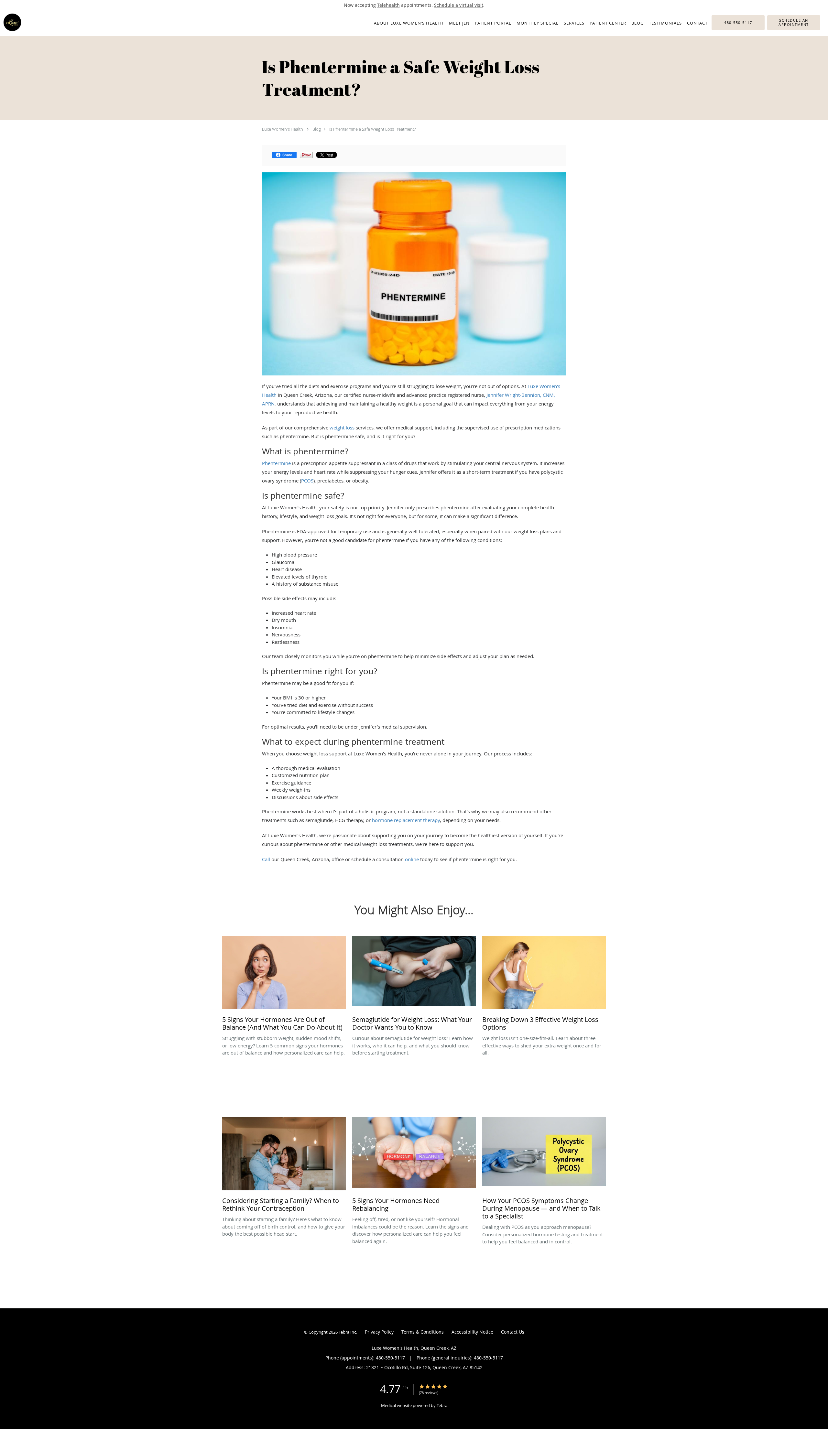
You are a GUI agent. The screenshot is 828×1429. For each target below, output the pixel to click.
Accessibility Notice (472, 1332)
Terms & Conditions (422, 1332)
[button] (793, 22)
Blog (316, 129)
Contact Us (512, 1332)
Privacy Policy (379, 1332)
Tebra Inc (347, 1332)
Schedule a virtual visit (458, 5)
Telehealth (388, 5)
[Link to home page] (10, 22)
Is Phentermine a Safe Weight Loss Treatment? (372, 129)
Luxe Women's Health (282, 129)
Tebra (442, 1405)
